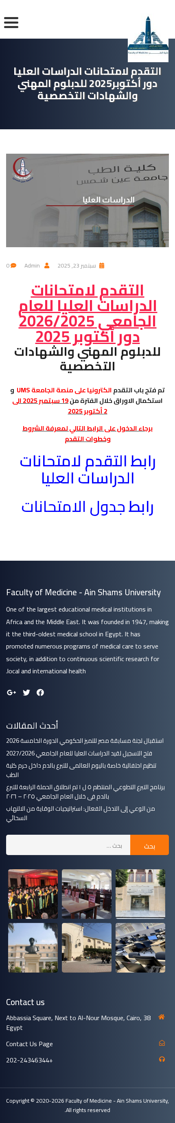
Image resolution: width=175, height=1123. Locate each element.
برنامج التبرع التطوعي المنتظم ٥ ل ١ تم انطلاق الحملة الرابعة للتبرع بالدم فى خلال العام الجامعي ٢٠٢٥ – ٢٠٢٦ (85, 792)
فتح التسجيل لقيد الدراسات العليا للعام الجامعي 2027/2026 (79, 753)
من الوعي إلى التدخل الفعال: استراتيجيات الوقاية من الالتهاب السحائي (80, 813)
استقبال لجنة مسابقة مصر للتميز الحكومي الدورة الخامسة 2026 (85, 741)
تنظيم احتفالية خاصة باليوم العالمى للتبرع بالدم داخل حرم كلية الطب (81, 770)
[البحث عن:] (68, 845)
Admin (32, 265)
